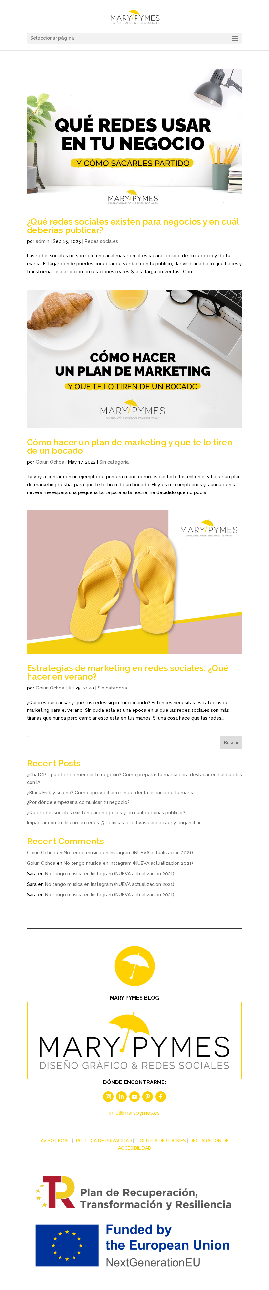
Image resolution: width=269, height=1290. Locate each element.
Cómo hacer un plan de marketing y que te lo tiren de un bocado (129, 446)
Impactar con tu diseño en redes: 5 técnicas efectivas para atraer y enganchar (114, 822)
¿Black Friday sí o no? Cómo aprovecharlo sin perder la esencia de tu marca (111, 792)
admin (42, 241)
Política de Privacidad (104, 1140)
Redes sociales (101, 241)
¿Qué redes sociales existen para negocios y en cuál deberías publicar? (133, 226)
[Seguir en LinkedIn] (121, 1096)
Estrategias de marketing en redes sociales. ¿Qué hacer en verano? (128, 672)
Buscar (231, 742)
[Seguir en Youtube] (134, 1096)
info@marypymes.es (134, 1113)
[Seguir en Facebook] (160, 1096)
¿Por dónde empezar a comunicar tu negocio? (78, 802)
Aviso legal (55, 1140)
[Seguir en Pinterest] (147, 1096)
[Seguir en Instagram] (108, 1096)
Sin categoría (114, 462)
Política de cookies (161, 1140)
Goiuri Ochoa (50, 462)
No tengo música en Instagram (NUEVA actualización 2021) (128, 852)
